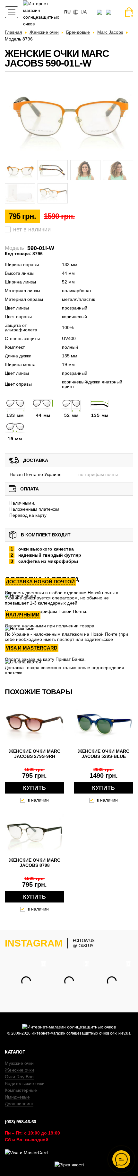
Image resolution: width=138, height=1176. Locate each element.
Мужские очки (19, 1063)
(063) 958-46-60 (20, 1121)
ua (84, 11)
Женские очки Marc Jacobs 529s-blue (103, 754)
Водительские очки (25, 1083)
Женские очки (19, 1070)
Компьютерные (21, 1090)
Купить (34, 788)
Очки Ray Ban (19, 1076)
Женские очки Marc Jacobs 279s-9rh (34, 754)
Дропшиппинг (19, 1103)
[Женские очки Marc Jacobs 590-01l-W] (69, 114)
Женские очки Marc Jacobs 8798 (34, 862)
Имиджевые (17, 1097)
